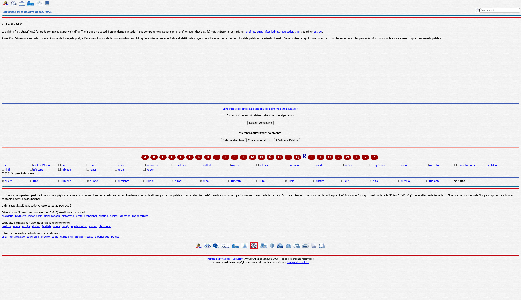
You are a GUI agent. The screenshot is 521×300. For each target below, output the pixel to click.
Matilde (46, 226)
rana (64, 165)
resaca (89, 236)
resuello (434, 165)
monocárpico (140, 216)
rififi (7, 169)
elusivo (36, 226)
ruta (375, 181)
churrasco (105, 226)
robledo (66, 169)
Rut (346, 181)
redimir (207, 165)
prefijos (250, 31)
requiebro (379, 165)
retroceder (286, 31)
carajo (65, 226)
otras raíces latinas (268, 31)
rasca (93, 165)
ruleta (8, 181)
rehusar (264, 165)
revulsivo (491, 165)
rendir (319, 165)
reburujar (152, 165)
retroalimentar (466, 165)
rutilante (434, 181)
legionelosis (35, 216)
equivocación (79, 226)
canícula (6, 226)
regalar (235, 165)
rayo (121, 165)
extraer (318, 31)
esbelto (45, 236)
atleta (56, 226)
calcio (55, 236)
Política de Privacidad (219, 259)
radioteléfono (41, 165)
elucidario (7, 216)
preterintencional (86, 216)
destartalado (17, 236)
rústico (320, 181)
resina (404, 165)
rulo (35, 181)
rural (262, 181)
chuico (93, 226)
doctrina (125, 216)
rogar (93, 169)
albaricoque (102, 236)
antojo (26, 226)
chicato (79, 236)
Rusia (291, 181)
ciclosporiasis (52, 216)
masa (16, 226)
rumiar (150, 181)
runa (206, 181)
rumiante (123, 181)
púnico (115, 236)
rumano (66, 181)
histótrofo (68, 216)
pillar (5, 236)
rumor (178, 181)
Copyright (238, 259)
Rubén (150, 169)
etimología (66, 236)
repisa (348, 165)
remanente (294, 165)
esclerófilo (33, 236)
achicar (114, 216)
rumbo (94, 181)
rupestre (236, 181)
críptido (103, 216)
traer (297, 31)
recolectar (181, 165)
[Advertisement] (260, 71)
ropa (121, 169)
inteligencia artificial (298, 262)
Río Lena (38, 169)
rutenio (405, 181)
